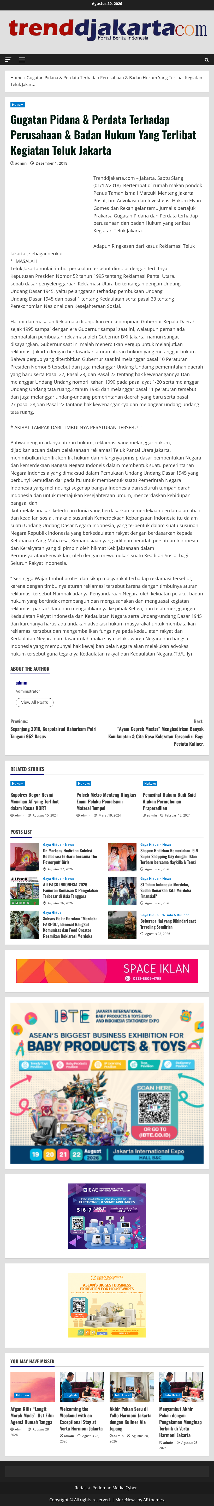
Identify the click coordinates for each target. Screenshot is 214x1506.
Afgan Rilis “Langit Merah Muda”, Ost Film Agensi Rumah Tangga (32, 1415)
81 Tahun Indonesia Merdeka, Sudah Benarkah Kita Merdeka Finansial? (122, 891)
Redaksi (82, 1488)
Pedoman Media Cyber (114, 1488)
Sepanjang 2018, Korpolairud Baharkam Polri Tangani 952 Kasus (53, 729)
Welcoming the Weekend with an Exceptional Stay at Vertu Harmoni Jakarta (81, 1418)
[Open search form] (207, 60)
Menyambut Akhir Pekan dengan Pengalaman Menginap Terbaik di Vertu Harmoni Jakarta (180, 1422)
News (69, 844)
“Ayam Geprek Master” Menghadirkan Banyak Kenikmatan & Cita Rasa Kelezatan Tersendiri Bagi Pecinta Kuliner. (156, 732)
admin (21, 163)
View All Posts (34, 702)
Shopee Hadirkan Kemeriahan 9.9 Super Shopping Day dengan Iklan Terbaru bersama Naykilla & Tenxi (122, 857)
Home (16, 78)
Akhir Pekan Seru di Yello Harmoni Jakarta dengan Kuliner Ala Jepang (130, 1418)
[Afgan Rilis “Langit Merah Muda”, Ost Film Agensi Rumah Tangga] (32, 1386)
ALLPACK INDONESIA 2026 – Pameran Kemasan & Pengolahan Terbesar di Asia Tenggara (24, 891)
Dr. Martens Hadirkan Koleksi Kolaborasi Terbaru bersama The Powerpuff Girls (24, 857)
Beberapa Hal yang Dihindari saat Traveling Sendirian (122, 925)
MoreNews (125, 1500)
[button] (8, 60)
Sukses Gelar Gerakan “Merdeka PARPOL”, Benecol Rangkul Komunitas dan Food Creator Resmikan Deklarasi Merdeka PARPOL (24, 925)
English (71, 1395)
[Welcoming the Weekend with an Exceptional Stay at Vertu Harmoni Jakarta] (82, 1386)
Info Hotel (123, 1395)
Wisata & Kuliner (175, 915)
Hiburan (22, 1395)
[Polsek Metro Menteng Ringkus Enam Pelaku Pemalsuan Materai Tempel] (106, 784)
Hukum (18, 104)
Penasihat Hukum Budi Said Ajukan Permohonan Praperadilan (169, 801)
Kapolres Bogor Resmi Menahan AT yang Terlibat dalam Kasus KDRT (34, 801)
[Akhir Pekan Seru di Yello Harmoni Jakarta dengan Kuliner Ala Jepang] (132, 1386)
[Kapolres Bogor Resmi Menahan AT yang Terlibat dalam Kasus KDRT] (40, 784)
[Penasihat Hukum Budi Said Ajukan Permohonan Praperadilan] (173, 784)
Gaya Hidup (52, 844)
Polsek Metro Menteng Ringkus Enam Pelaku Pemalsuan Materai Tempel (106, 801)
